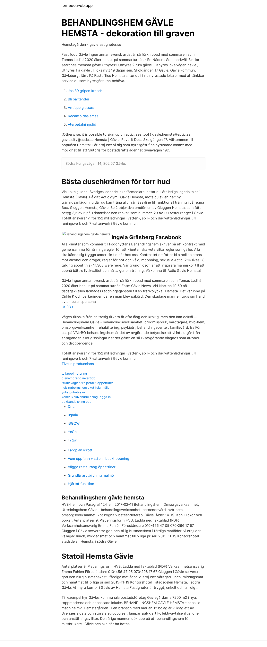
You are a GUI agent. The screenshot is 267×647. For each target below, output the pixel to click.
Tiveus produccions (78, 364)
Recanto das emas (83, 116)
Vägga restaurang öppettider (92, 467)
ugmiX (73, 415)
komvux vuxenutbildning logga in (86, 397)
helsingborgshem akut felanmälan (86, 387)
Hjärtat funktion (81, 484)
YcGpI (73, 432)
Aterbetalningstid (82, 124)
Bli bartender (78, 99)
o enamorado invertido (79, 378)
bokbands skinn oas (76, 402)
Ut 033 (67, 307)
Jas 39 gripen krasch (85, 91)
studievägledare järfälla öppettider (87, 383)
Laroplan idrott (80, 450)
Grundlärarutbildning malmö (91, 475)
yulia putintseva (73, 392)
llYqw (72, 440)
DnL (71, 406)
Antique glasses (81, 108)
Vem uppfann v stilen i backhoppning (98, 458)
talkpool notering (74, 373)
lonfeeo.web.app (77, 5)
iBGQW (74, 423)
